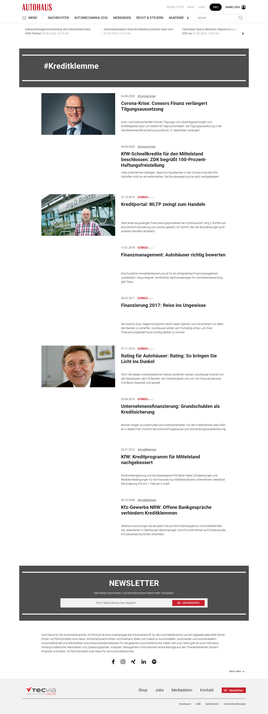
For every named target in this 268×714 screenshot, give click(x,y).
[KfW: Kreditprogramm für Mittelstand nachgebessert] (78, 467)
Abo (215, 7)
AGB (198, 704)
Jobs (201, 7)
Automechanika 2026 (91, 18)
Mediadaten (181, 690)
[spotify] (154, 661)
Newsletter (175, 7)
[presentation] (243, 33)
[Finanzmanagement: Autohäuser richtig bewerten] (78, 265)
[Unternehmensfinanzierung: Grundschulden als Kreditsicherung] (78, 417)
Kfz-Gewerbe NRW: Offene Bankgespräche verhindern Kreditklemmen (166, 510)
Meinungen (122, 18)
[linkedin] (143, 661)
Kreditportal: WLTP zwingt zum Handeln (163, 204)
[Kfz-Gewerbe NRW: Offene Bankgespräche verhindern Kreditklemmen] (78, 518)
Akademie (176, 18)
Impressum (185, 704)
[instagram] (123, 661)
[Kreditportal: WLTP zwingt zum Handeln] (78, 215)
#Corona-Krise (146, 96)
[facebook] (113, 661)
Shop (191, 7)
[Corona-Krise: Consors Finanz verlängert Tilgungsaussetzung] (78, 114)
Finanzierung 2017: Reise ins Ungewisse (163, 305)
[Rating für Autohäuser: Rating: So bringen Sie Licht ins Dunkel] (78, 366)
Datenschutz (212, 704)
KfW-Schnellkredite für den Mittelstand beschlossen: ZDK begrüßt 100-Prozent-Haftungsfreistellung (164, 159)
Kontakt (207, 690)
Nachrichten (58, 18)
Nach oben (235, 671)
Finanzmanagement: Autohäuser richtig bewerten (173, 255)
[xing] (133, 661)
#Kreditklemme (147, 449)
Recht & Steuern (149, 18)
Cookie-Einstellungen (235, 704)
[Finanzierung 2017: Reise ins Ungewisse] (78, 316)
